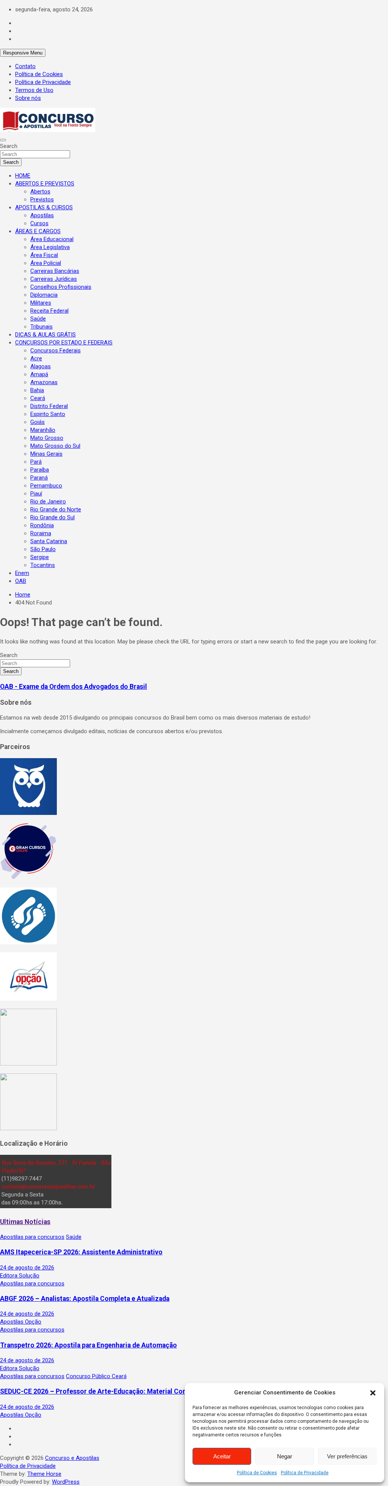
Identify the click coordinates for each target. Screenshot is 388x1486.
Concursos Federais (55, 350)
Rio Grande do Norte (55, 509)
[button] (373, 1393)
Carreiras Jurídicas (53, 279)
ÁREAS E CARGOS (38, 231)
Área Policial (45, 263)
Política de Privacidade (305, 1472)
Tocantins (42, 565)
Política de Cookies (257, 1472)
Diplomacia (44, 294)
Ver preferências (347, 1456)
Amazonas (44, 382)
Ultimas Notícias (25, 1222)
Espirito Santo (47, 414)
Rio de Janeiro (48, 501)
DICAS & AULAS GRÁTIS (45, 334)
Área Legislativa (50, 247)
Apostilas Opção (20, 1321)
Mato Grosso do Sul (55, 445)
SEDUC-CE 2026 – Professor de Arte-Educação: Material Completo (102, 1391)
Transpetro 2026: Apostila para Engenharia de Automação (88, 1345)
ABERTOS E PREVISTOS (44, 183)
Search (8, 146)
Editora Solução (19, 1275)
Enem (22, 573)
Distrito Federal (49, 406)
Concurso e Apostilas (72, 1458)
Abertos (40, 191)
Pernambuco (46, 485)
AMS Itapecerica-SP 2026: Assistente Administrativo (81, 1252)
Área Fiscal (44, 255)
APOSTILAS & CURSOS (44, 207)
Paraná (39, 477)
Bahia (37, 390)
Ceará (37, 398)
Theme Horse (44, 1473)
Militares (40, 302)
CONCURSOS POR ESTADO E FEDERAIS (64, 342)
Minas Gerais (46, 453)
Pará (36, 461)
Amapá (39, 374)
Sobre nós (28, 98)
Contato (25, 66)
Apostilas (42, 215)
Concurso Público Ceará (96, 1376)
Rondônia (42, 525)
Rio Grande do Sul (52, 517)
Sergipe (39, 557)
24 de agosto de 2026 (27, 1267)
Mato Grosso (46, 438)
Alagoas (40, 366)
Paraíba (39, 469)
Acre (36, 358)
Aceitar (222, 1456)
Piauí (36, 493)
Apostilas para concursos (32, 1237)
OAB (20, 581)
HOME (22, 175)
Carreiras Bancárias (54, 271)
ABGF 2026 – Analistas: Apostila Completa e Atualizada (84, 1298)
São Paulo (43, 549)
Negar (284, 1456)
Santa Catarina (48, 541)
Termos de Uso (34, 90)
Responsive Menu (22, 53)
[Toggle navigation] (3, 140)
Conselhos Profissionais (60, 286)
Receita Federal (49, 310)
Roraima (40, 533)
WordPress (66, 1481)
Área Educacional (52, 239)
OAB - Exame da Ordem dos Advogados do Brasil (73, 686)
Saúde (38, 318)
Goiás (37, 422)
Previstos (42, 199)
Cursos (39, 223)
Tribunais (41, 326)
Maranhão (42, 430)
